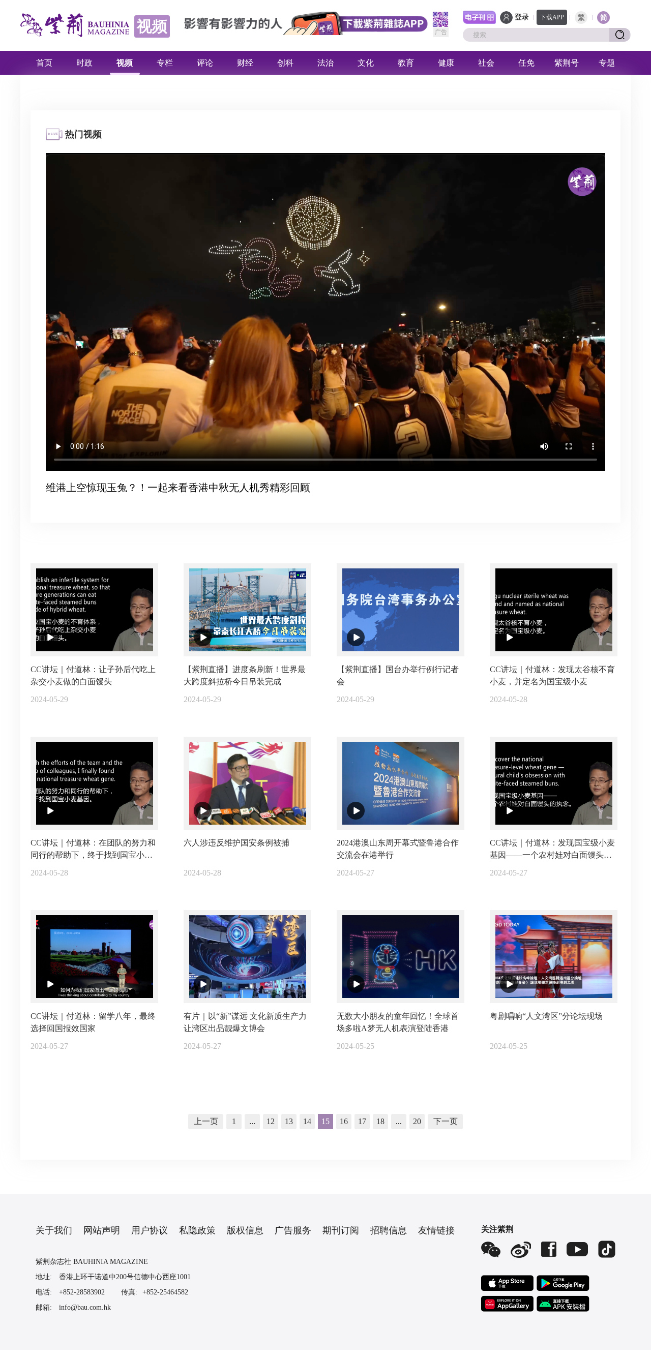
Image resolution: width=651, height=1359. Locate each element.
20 (417, 1121)
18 (380, 1121)
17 (362, 1121)
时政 (84, 62)
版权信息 (245, 1230)
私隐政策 (197, 1230)
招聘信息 (388, 1230)
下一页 (445, 1121)
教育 (406, 62)
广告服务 (293, 1230)
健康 (446, 62)
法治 (325, 62)
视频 (124, 62)
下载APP (552, 17)
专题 (607, 62)
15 (325, 1121)
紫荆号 (566, 62)
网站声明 (101, 1230)
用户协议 (149, 1230)
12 (271, 1121)
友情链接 (436, 1230)
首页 (44, 62)
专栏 (165, 62)
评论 (205, 62)
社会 (486, 62)
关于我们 (54, 1230)
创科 (285, 62)
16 (344, 1121)
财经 (245, 62)
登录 (522, 17)
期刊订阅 (340, 1230)
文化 (366, 62)
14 (307, 1121)
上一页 (206, 1121)
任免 (526, 62)
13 (289, 1121)
